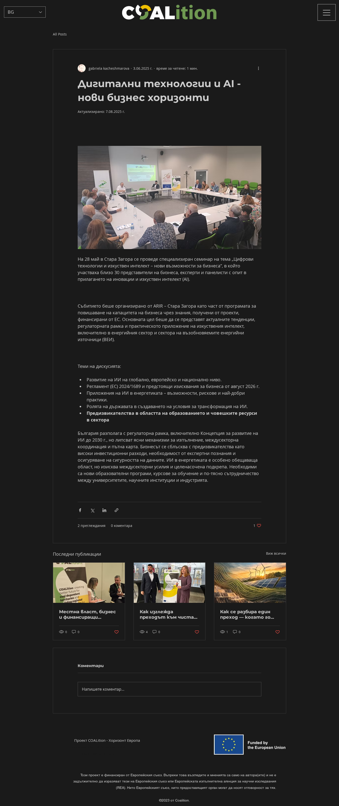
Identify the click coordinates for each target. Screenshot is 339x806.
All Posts (60, 34)
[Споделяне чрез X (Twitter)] (92, 510)
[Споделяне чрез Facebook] (80, 510)
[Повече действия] (258, 68)
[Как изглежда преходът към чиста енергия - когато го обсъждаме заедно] (169, 583)
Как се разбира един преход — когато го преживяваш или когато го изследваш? (248, 614)
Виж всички (276, 553)
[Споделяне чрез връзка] (116, 510)
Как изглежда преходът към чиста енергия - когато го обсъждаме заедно (167, 614)
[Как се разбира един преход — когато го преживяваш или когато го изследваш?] (250, 583)
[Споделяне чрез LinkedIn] (104, 510)
